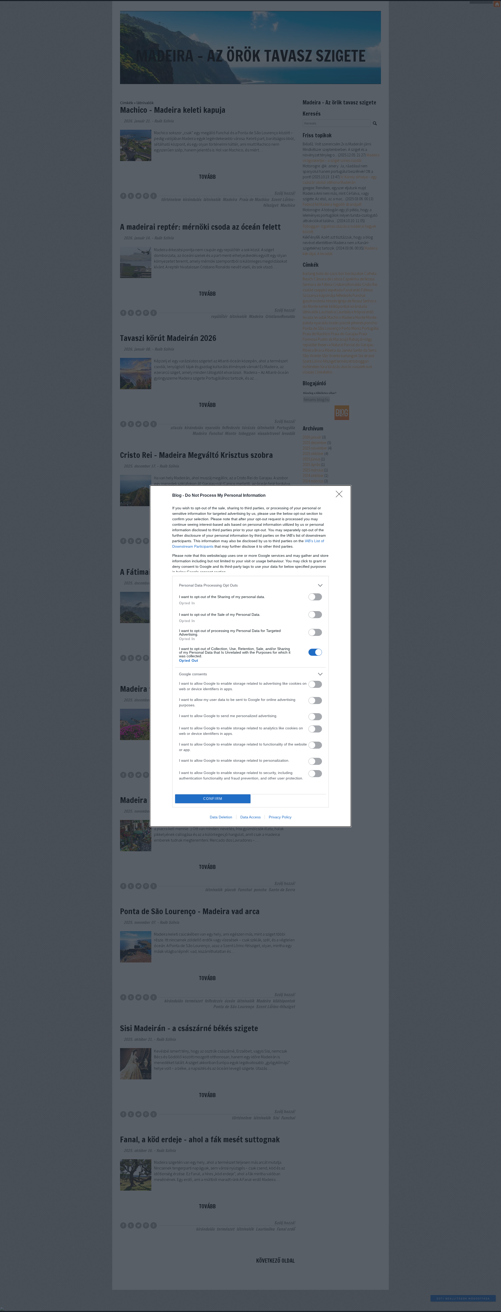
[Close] (341, 496)
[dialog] (250, 656)
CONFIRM (213, 799)
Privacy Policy (280, 817)
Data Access (250, 817)
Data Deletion (221, 817)
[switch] (315, 596)
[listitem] (250, 585)
